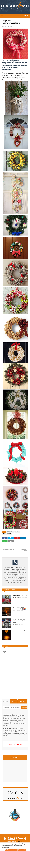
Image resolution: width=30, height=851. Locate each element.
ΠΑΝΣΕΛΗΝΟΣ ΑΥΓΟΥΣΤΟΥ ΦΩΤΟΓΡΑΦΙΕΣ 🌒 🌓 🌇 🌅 (19, 608)
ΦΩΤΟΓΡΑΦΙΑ (7, 534)
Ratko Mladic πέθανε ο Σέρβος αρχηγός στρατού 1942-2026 (20, 596)
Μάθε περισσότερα (10, 849)
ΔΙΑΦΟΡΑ (16, 532)
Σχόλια (14, 701)
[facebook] (19, 16)
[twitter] (22, 16)
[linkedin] (27, 16)
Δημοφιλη (22, 701)
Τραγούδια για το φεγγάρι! (19, 631)
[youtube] (25, 16)
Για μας (5, 701)
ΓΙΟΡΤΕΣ (9, 532)
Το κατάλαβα (22, 849)
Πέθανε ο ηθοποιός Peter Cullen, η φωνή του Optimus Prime (20, 620)
